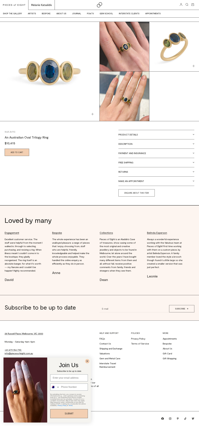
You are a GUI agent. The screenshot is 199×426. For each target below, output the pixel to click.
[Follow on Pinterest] (177, 418)
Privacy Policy (138, 338)
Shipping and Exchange (111, 348)
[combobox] (55, 387)
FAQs (102, 338)
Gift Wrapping (169, 358)
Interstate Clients (129, 13)
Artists (32, 13)
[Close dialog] (87, 361)
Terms (71, 405)
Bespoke (46, 13)
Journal (76, 13)
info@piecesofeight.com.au (19, 353)
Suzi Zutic (10, 132)
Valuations (105, 353)
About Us (61, 13)
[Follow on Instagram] (170, 418)
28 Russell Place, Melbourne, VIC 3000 (24, 333)
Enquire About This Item (136, 193)
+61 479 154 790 (13, 349)
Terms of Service (140, 343)
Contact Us (105, 343)
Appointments (153, 13)
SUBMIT (69, 413)
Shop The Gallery (12, 13)
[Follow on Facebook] (162, 418)
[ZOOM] (92, 114)
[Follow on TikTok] (185, 418)
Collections (106, 232)
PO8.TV (90, 13)
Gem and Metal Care (110, 358)
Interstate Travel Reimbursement (108, 365)
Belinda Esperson (157, 232)
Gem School (106, 13)
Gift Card (167, 353)
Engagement (12, 232)
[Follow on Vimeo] (192, 418)
